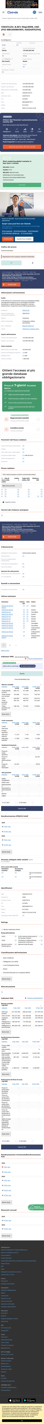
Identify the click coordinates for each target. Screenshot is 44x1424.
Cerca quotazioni (5, 1255)
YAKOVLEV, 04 (6, 612)
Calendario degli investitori (8, 1306)
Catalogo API (4, 1330)
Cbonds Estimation (6, 1258)
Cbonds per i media (6, 1369)
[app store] (14, 1400)
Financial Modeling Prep (22, 679)
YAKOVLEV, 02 (6, 619)
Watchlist (3, 1316)
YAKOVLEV (25, 310)
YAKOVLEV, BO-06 (7, 632)
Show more (5, 714)
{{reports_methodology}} (35, 658)
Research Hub (5, 1363)
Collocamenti (4, 1295)
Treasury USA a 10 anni (7, 1274)
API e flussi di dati (6, 1328)
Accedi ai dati (8, 239)
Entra (40, 12)
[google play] (29, 1400)
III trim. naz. (7, 1190)
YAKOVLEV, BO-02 (7, 623)
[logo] (13, 12)
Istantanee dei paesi (6, 1340)
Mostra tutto (5, 650)
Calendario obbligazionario (8, 1290)
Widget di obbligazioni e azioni (9, 1318)
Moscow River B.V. (28, 326)
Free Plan (22, 185)
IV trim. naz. (7, 831)
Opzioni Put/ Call (5, 1298)
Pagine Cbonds (5, 1263)
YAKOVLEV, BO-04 (7, 610)
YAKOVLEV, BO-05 (7, 628)
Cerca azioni (4, 1281)
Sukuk (2, 1269)
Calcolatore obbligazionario (8, 1387)
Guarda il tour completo (24, 239)
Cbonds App (4, 1321)
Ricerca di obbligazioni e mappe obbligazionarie (14, 1250)
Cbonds (22, 673)
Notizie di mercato (6, 1361)
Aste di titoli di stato (6, 1301)
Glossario (3, 1372)
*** (17, 45)
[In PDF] (3, 34)
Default (3, 1293)
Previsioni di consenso (7, 1345)
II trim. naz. (7, 826)
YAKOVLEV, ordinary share (30, 329)
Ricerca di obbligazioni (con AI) (9, 1252)
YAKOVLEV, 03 (6, 616)
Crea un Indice (5, 1342)
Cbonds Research (6, 1366)
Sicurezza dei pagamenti (8, 1381)
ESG (2, 1266)
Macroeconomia (5, 1348)
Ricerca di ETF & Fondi (7, 1354)
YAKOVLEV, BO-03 (7, 625)
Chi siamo (4, 1378)
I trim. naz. (7, 1167)
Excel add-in (4, 1313)
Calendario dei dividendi (7, 1284)
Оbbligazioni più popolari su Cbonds (11, 1272)
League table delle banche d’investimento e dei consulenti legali (18, 1261)
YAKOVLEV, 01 (6, 621)
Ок (22, 1420)
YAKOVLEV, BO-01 (7, 614)
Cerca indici (4, 1337)
